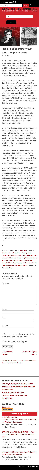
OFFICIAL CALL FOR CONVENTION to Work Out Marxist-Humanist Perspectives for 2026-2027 (18, 434)
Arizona (5, 253)
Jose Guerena (10, 258)
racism (15, 260)
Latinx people (22, 258)
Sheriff (4, 263)
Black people (26, 253)
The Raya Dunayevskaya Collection (17, 384)
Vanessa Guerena (21, 265)
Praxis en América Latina (13, 392)
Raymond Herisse (25, 260)
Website (5, 326)
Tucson (15, 263)
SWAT (10, 263)
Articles (23, 250)
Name (4, 309)
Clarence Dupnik (8, 255)
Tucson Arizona (25, 263)
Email (4, 317)
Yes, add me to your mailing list (15, 342)
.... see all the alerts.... (9, 417)
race (10, 260)
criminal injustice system (24, 255)
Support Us (6, 407)
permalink (8, 268)
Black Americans (15, 253)
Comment (6, 283)
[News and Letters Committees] (19, 11)
